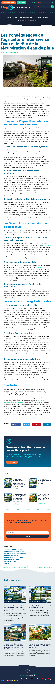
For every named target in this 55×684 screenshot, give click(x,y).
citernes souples (46, 245)
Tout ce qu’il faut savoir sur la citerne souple (16, 557)
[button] (45, 2)
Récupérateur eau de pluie (11, 555)
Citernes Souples (21, 20)
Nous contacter (34, 20)
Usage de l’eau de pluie (10, 561)
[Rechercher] (52, 6)
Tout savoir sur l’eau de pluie (11, 559)
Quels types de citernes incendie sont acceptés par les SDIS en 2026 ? (44, 481)
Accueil (2, 30)
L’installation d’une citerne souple (13, 549)
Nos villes (6, 563)
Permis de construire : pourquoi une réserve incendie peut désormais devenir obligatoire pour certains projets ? (19, 498)
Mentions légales (32, 674)
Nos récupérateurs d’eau (26, 17)
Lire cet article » (16, 489)
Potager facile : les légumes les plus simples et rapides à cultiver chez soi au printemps (43, 497)
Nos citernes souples (12, 17)
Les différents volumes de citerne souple (15, 553)
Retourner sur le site (24, 675)
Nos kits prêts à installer (42, 17)
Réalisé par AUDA (41, 674)
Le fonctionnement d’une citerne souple (14, 551)
